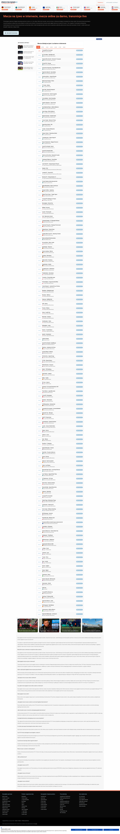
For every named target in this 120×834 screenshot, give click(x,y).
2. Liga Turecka (46, 418)
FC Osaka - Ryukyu (46, 85)
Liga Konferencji (44, 799)
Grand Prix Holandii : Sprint (48, 146)
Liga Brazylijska (46, 575)
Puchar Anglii (43, 801)
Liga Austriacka (46, 370)
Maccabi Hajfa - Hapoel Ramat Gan (49, 487)
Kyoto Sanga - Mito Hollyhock (48, 111)
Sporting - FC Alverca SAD (47, 596)
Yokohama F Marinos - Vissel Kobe (49, 159)
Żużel (56, 523)
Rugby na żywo (5, 807)
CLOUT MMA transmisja (83, 799)
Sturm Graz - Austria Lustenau (48, 482)
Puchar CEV (62, 804)
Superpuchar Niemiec (47, 545)
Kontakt (16, 820)
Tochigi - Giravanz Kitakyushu (48, 128)
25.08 (51, 47)
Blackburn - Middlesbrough (48, 290)
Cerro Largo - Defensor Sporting (49, 509)
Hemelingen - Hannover (47, 246)
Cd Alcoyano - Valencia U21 (48, 504)
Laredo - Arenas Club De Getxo (48, 425)
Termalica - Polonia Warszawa (48, 277)
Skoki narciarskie (82, 806)
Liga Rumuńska (46, 388)
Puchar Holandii (44, 809)
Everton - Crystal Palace (47, 329)
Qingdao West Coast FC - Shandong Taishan (51, 233)
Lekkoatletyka (45, 239)
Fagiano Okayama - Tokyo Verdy (49, 102)
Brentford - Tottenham (47, 443)
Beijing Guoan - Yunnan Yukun (48, 229)
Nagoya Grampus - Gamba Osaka (49, 115)
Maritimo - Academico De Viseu (48, 347)
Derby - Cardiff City (46, 312)
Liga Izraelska (45, 471)
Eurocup (61, 809)
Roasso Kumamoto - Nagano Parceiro (50, 141)
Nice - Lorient (45, 561)
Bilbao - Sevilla (45, 377)
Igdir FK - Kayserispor (46, 417)
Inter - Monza (45, 439)
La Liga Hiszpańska (25, 799)
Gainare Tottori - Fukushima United (49, 133)
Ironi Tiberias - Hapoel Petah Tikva (49, 474)
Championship (46, 204)
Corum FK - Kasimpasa (47, 395)
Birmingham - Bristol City (47, 203)
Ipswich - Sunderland (46, 334)
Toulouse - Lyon (45, 552)
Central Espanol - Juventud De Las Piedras (51, 286)
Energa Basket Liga (63, 810)
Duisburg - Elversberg (46, 255)
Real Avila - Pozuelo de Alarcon (48, 452)
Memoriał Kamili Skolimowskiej (48, 238)
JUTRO (42, 47)
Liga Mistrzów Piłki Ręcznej (65, 796)
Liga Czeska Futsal (46, 357)
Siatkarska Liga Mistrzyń (64, 802)
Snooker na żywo (5, 810)
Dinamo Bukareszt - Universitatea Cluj (50, 530)
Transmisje (100, 2)
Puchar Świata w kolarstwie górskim (49, 181)
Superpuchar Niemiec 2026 (47, 543)
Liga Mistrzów (43, 796)
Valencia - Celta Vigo (46, 491)
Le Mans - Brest (45, 548)
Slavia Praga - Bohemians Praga (49, 500)
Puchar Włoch (43, 807)
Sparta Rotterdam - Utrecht (48, 447)
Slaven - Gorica (45, 430)
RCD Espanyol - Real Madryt (48, 605)
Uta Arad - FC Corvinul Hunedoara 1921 (50, 386)
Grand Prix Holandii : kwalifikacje (49, 342)
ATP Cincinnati (45, 497)
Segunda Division (46, 374)
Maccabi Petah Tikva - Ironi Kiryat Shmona (51, 469)
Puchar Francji (43, 802)
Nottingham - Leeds (46, 325)
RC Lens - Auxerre (46, 382)
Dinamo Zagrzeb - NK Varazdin (48, 578)
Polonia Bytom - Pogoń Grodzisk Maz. (50, 281)
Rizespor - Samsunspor (47, 399)
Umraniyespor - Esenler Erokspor (49, 421)
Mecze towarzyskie (46, 60)
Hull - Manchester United (47, 216)
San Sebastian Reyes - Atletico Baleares (50, 107)
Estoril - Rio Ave (45, 456)
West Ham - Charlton (46, 316)
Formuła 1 (52, 147)
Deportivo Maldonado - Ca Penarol (49, 613)
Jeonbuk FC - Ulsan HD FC (47, 172)
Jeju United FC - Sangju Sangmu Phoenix (50, 163)
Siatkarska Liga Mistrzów (64, 801)
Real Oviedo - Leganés (47, 373)
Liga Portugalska (46, 348)
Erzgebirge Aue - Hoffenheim (48, 268)
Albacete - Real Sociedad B (47, 460)
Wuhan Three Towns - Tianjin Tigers (49, 194)
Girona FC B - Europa (46, 63)
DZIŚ (38, 47)
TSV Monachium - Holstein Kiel (48, 404)
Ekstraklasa (45, 243)
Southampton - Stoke (46, 321)
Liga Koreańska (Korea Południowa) (49, 165)
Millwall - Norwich (46, 207)
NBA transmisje (63, 806)
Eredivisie (45, 353)
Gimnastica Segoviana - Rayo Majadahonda (51, 67)
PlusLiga (61, 799)
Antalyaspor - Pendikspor (47, 535)
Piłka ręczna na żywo (6, 806)
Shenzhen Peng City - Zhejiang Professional (51, 225)
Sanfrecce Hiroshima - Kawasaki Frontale (50, 155)
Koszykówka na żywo (6, 801)
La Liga (44, 379)
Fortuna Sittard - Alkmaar (47, 351)
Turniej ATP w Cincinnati (47, 495)
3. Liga (44, 82)
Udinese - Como (45, 434)
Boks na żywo (4, 796)
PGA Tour (44, 587)
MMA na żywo (5, 802)
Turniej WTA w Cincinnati (47, 50)
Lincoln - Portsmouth (46, 211)
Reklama (19, 820)
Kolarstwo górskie (46, 182)
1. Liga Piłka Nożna (46, 77)
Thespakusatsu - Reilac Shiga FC (49, 137)
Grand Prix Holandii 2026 (47, 150)
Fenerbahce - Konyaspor (47, 526)
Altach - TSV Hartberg (46, 369)
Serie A (44, 436)
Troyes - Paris (45, 557)
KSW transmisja (82, 797)
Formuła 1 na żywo (5, 797)
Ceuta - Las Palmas (46, 465)
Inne (51, 182)
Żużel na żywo (5, 814)
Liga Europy (43, 797)
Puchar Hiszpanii (44, 804)
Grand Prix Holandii (46, 147)
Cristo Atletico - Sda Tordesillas (49, 98)
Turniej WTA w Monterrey (47, 592)
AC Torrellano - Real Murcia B (48, 54)
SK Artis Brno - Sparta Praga (48, 356)
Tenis (50, 51)
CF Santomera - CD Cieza (47, 478)
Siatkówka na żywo (5, 809)
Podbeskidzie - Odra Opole (48, 273)
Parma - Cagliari (45, 565)
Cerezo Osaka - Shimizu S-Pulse (49, 120)
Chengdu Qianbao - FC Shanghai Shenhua (50, 220)
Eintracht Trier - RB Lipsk (47, 412)
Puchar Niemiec (46, 187)
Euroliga (61, 807)
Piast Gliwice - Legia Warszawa (48, 391)
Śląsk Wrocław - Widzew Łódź (48, 517)
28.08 (64, 47)
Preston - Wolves (45, 308)
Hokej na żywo (5, 799)
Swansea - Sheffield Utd (47, 299)
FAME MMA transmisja (83, 801)
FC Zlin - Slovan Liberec (47, 360)
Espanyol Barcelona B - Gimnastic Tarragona (51, 58)
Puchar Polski (24, 814)
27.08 (60, 47)
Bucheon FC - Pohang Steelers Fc (49, 176)
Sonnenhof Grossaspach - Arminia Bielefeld (51, 408)
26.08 (55, 47)
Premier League (46, 217)
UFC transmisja (82, 796)
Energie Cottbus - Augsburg (48, 190)
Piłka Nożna (53, 60)
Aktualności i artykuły (112, 2)
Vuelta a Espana (45, 338)
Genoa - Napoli (45, 570)
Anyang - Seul (45, 168)
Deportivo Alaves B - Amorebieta (49, 72)
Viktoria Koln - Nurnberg (47, 259)
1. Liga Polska (45, 274)
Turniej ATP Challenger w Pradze (49, 198)
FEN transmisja (82, 802)
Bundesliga (24, 801)
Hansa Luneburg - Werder (47, 251)
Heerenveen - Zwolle (46, 583)
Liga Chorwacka (46, 431)
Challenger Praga (46, 200)
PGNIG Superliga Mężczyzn (65, 797)
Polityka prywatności (25, 820)
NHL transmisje (63, 812)
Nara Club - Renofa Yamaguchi (48, 89)
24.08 (47, 47)
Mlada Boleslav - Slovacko (47, 364)
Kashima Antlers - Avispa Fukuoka (49, 76)
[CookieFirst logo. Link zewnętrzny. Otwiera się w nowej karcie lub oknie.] (1, 827)
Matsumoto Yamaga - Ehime (48, 80)
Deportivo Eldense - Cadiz (47, 600)
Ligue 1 (44, 383)
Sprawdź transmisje (12, 33)
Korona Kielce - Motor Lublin (48, 242)
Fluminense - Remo (46, 574)
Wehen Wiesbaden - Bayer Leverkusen (50, 185)
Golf (44, 589)
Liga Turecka (45, 396)
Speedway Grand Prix (83, 804)
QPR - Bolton (45, 303)
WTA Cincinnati (46, 51)
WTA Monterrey (46, 593)
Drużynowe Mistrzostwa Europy (49, 523)
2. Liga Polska (24, 812)
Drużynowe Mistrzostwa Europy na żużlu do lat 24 (52, 522)
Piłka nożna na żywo (6, 804)
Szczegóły (35, 823)
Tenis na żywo (5, 812)
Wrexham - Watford (46, 294)
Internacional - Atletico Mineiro (48, 609)
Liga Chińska (45, 195)
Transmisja (80, 50)
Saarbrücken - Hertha (46, 264)
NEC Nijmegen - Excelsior (47, 513)
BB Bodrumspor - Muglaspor (48, 539)
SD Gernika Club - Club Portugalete (49, 93)
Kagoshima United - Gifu (47, 124)
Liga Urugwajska (46, 287)
